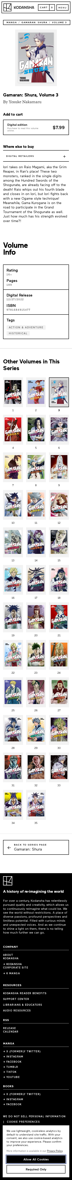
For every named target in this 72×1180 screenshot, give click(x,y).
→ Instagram (13, 1056)
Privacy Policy (54, 1150)
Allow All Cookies (36, 1159)
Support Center (16, 998)
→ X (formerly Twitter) (22, 1051)
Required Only (36, 1169)
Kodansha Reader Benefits (25, 993)
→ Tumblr (10, 1066)
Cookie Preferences (23, 1121)
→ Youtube (11, 1077)
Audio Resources (17, 1010)
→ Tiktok (10, 1071)
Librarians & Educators (22, 1004)
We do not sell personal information (34, 1116)
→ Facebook (12, 1061)
